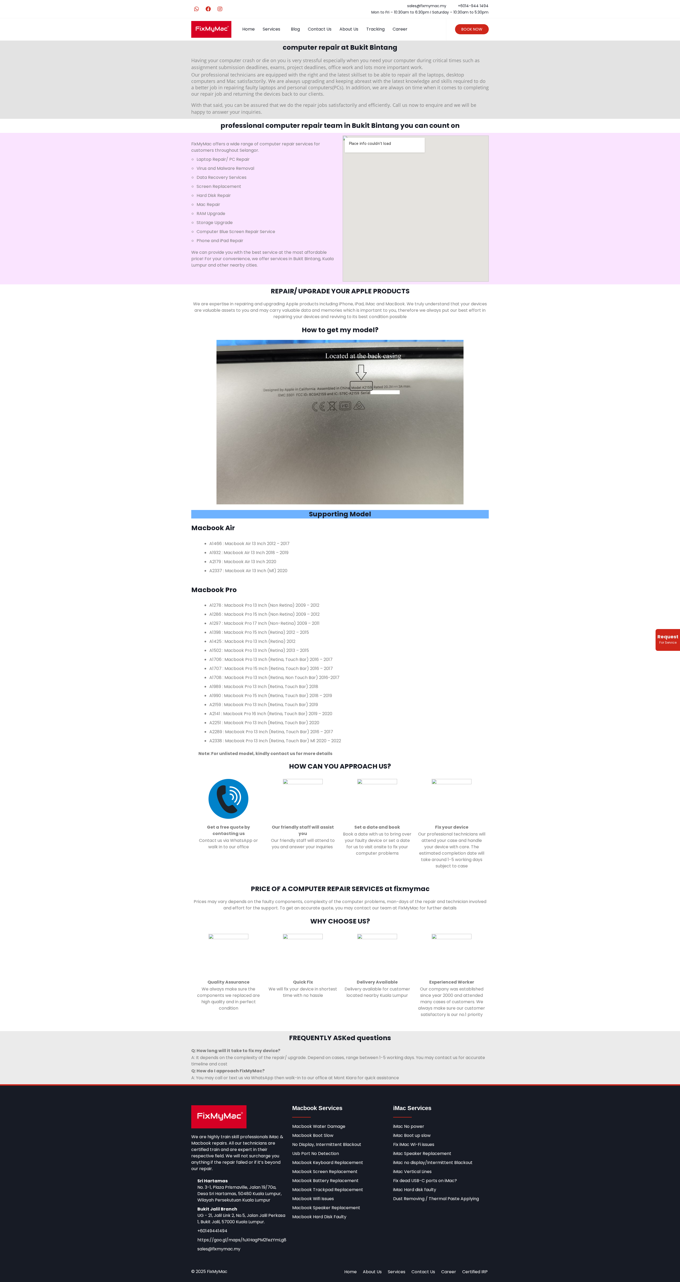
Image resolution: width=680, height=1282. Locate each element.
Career (400, 29)
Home (248, 29)
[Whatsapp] (196, 9)
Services (271, 29)
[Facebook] (208, 9)
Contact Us (320, 29)
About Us (348, 29)
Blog (295, 29)
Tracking (375, 29)
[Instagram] (220, 9)
